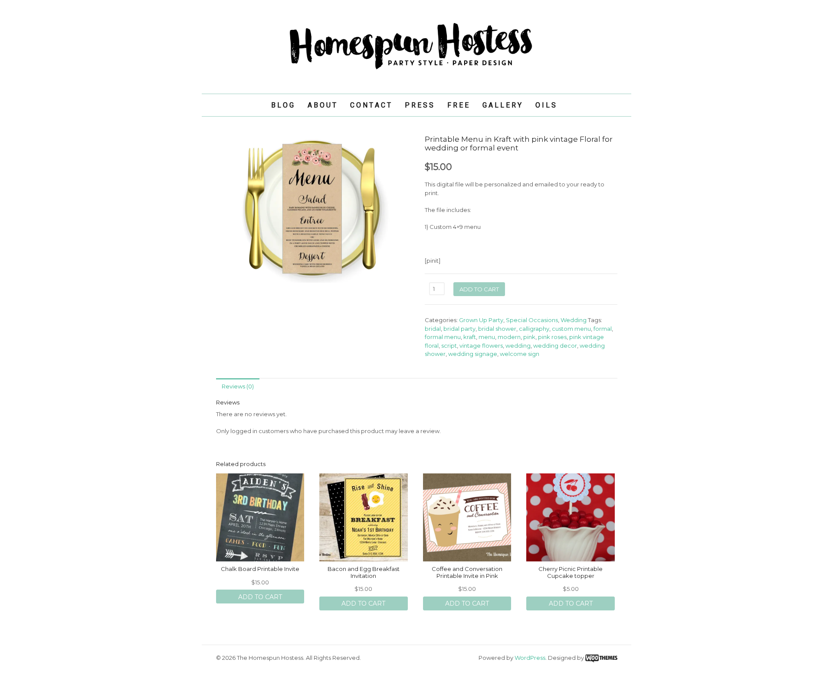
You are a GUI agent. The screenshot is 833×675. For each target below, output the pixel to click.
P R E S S (419, 105)
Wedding (574, 319)
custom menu (571, 328)
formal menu (443, 336)
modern (509, 336)
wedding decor (555, 345)
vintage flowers (481, 345)
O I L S (545, 105)
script (449, 345)
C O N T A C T (370, 105)
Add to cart (479, 289)
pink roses (552, 336)
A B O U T (322, 105)
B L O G (282, 105)
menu (487, 336)
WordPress (530, 657)
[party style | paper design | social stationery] (416, 69)
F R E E (458, 105)
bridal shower (497, 328)
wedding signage (472, 353)
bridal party (459, 328)
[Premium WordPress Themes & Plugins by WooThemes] (601, 657)
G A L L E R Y (501, 105)
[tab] (237, 386)
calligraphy (534, 328)
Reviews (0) (238, 386)
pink (529, 336)
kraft (469, 336)
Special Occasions (532, 319)
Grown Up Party (481, 319)
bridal (433, 328)
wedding (518, 345)
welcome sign (519, 353)
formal (603, 328)
